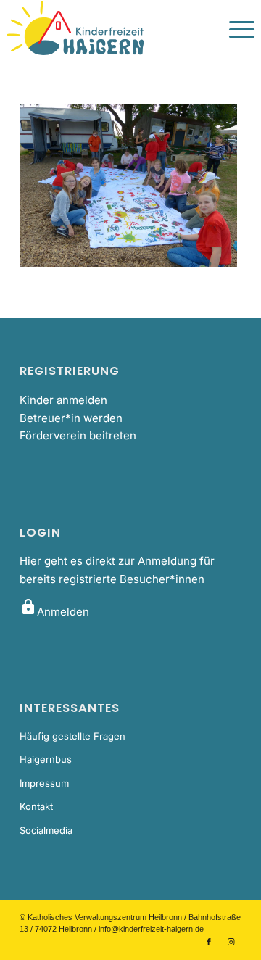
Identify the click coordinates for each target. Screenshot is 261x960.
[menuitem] (234, 29)
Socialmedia (46, 830)
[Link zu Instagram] (230, 942)
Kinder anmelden (63, 400)
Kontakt (36, 806)
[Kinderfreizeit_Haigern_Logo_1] (106, 29)
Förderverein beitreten (78, 435)
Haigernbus (46, 759)
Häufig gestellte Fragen (72, 736)
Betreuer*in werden (71, 418)
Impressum (44, 783)
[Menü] (234, 29)
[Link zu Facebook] (209, 942)
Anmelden (54, 611)
